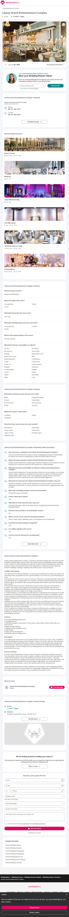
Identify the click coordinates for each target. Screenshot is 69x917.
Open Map (34, 733)
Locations (54, 892)
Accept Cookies (34, 907)
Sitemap (46, 892)
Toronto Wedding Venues (13, 845)
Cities (61, 892)
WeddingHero (5, 877)
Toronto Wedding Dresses (13, 848)
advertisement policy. (39, 823)
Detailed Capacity (33, 122)
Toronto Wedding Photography (14, 851)
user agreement (25, 823)
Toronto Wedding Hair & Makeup (15, 859)
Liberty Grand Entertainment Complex (22, 686)
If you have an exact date (29, 88)
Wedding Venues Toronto (11, 8)
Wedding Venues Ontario (33, 877)
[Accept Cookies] (67, 894)
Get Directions (33, 719)
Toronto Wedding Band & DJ (14, 857)
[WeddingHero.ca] (10, 3)
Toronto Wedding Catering (13, 862)
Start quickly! (55, 85)
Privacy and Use (37, 892)
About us (20, 892)
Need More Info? (33, 544)
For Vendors (11, 892)
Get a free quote (36, 828)
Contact (27, 892)
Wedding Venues (17, 877)
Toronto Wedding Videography (14, 854)
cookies (8, 902)
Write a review (33, 766)
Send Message (58, 687)
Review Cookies (34, 912)
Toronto (5, 16)
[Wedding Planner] (11, 80)
